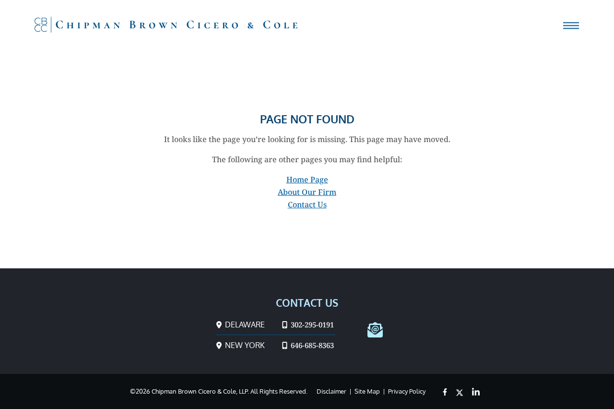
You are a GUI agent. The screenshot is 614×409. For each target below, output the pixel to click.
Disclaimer (331, 391)
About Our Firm (307, 192)
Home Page (307, 179)
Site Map (367, 391)
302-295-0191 (311, 324)
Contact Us (307, 204)
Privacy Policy (406, 391)
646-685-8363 (311, 345)
